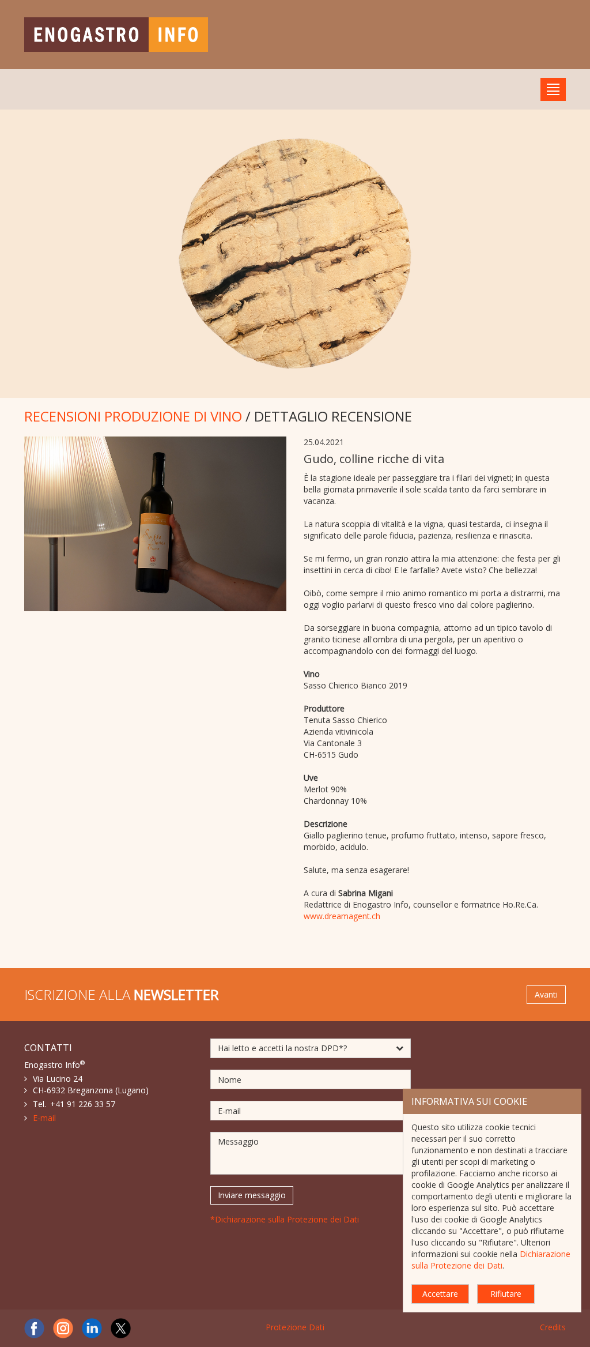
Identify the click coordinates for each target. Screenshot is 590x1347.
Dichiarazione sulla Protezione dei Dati (490, 1259)
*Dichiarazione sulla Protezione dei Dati (284, 1219)
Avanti (546, 994)
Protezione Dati (295, 1327)
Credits (553, 1327)
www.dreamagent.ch (342, 915)
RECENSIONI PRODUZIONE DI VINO (133, 416)
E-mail (44, 1117)
